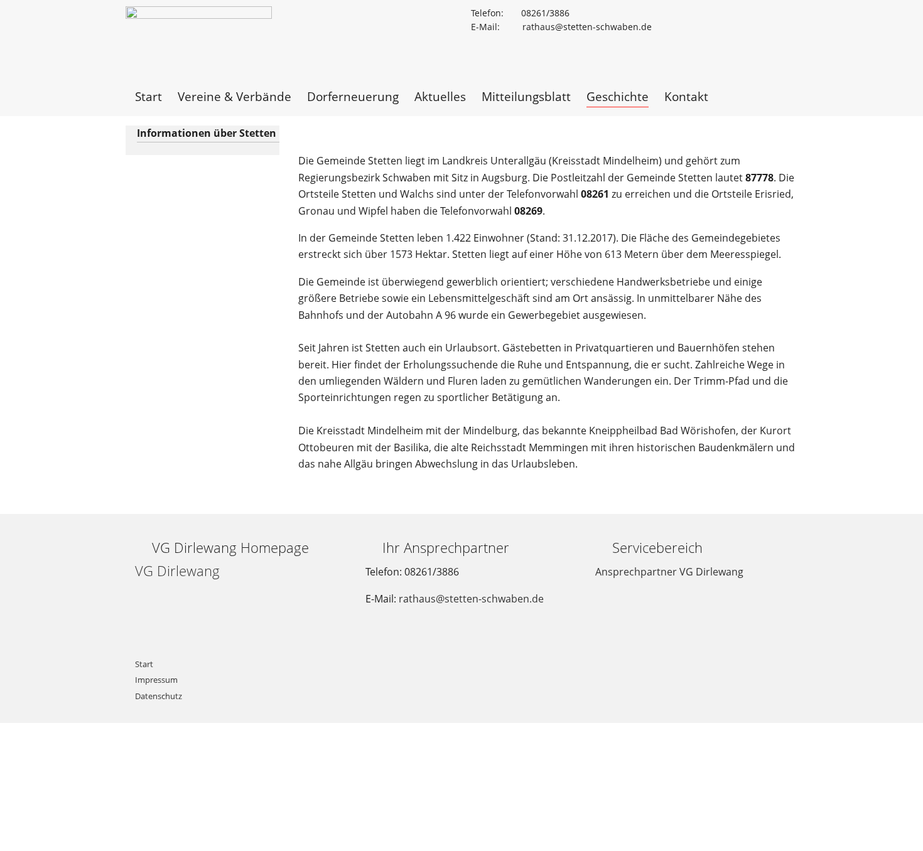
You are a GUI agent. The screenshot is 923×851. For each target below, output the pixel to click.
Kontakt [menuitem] (686, 96)
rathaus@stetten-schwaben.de (471, 599)
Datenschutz (158, 696)
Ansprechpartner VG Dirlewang (669, 572)
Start (144, 664)
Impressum (156, 679)
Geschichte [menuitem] (617, 96)
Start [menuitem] (148, 96)
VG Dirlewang (177, 571)
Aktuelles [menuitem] (440, 96)
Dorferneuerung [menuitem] (353, 96)
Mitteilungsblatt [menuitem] (526, 96)
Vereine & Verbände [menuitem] (234, 96)
